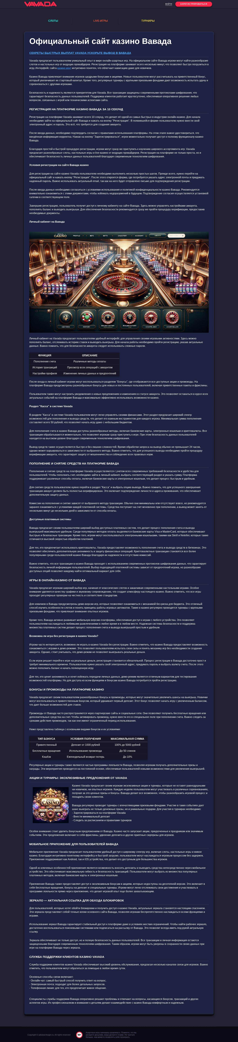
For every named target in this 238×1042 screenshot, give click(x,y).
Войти (168, 4)
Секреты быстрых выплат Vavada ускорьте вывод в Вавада (80, 53)
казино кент (64, 68)
